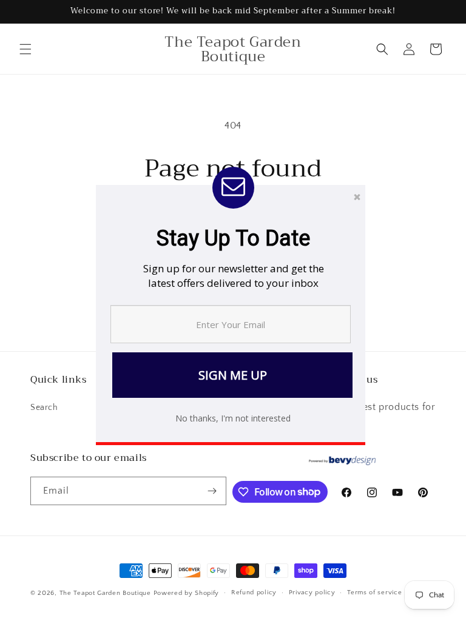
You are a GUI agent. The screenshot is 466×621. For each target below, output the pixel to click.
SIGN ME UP (232, 375)
